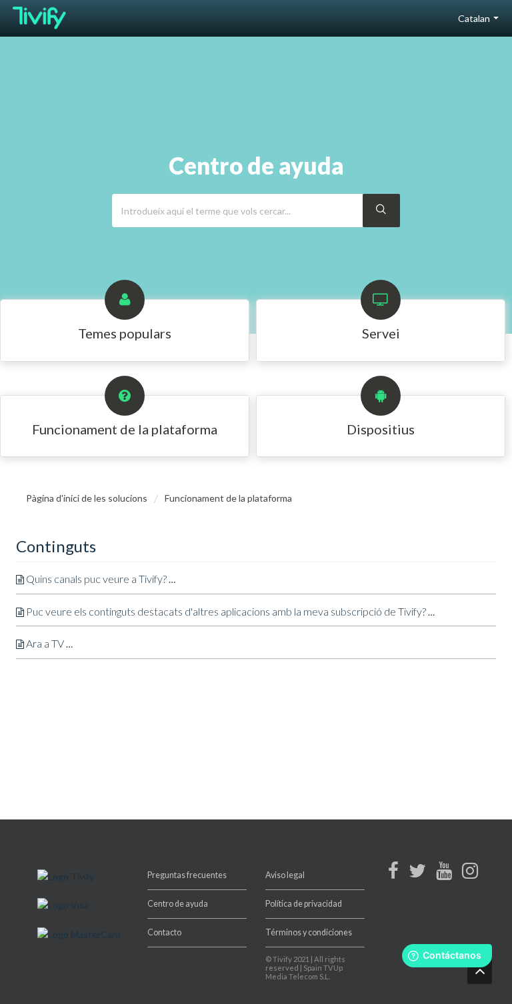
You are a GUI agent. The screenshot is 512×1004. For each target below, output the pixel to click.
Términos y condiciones (308, 932)
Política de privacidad (303, 904)
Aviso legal (285, 875)
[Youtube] (444, 873)
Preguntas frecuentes (187, 875)
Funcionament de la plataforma (228, 498)
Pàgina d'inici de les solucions (87, 498)
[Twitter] (417, 873)
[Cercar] (381, 210)
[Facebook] (393, 873)
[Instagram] (470, 873)
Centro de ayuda (177, 904)
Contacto (164, 932)
